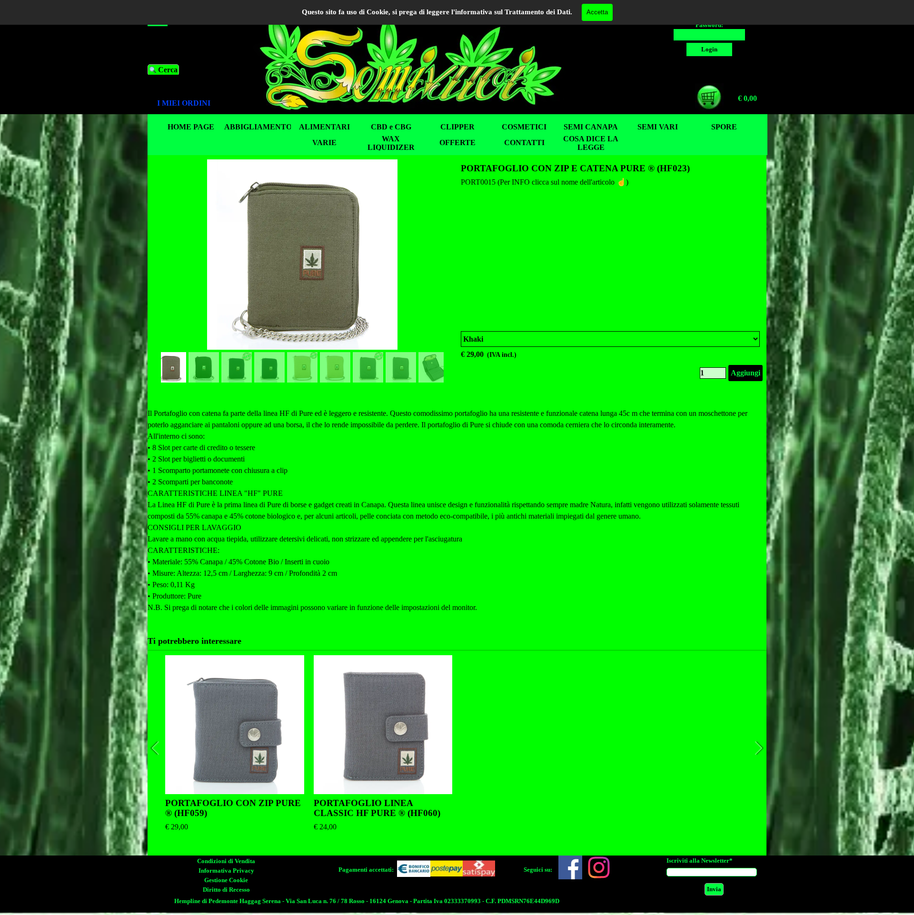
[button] (438, 252)
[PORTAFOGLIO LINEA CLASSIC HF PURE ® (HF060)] (383, 724)
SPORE (724, 127)
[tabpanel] (192, 103)
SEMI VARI (657, 127)
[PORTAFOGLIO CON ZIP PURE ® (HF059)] (234, 724)
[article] (457, 272)
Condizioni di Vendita (226, 861)
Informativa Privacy (226, 870)
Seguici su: (538, 869)
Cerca (168, 70)
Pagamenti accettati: (366, 869)
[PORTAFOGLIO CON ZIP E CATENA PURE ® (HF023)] (302, 254)
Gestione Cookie (226, 880)
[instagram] (599, 867)
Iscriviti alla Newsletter (699, 860)
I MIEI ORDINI (183, 103)
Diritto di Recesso (226, 889)
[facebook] (570, 867)
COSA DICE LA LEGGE (590, 143)
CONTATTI (524, 142)
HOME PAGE (191, 127)
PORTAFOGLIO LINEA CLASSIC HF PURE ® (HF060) (377, 808)
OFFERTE (457, 142)
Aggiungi (745, 373)
